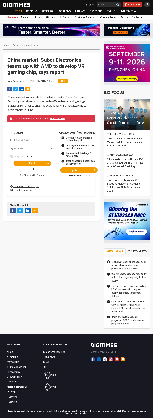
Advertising (12, 356)
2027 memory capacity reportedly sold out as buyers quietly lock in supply (129, 277)
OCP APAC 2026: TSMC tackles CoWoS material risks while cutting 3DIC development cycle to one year (128, 306)
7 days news (49, 356)
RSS (45, 366)
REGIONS (31, 11)
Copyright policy (14, 376)
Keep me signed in (23, 156)
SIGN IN (32, 163)
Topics (46, 361)
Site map (11, 391)
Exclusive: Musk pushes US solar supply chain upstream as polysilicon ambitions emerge (128, 265)
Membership (13, 361)
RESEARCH (48, 11)
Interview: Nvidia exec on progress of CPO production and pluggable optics (128, 320)
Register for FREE (79, 170)
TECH (18, 11)
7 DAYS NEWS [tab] (137, 251)
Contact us (12, 381)
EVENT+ (112, 11)
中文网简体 (12, 401)
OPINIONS (65, 11)
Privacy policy (13, 371)
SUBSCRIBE (134, 4)
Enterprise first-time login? (26, 186)
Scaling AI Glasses (84, 17)
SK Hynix (50, 17)
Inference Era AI (107, 17)
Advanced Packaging (132, 17)
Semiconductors (30, 45)
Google (25, 17)
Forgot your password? (24, 190)
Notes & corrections (17, 386)
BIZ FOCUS (96, 11)
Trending (12, 17)
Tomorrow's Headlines (54, 351)
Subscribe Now (57, 118)
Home (6, 45)
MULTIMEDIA (128, 11)
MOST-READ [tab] (115, 251)
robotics (37, 17)
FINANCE (80, 11)
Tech (15, 45)
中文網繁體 (12, 396)
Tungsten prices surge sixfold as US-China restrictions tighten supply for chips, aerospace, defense (128, 291)
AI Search (65, 17)
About (10, 351)
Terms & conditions (16, 366)
